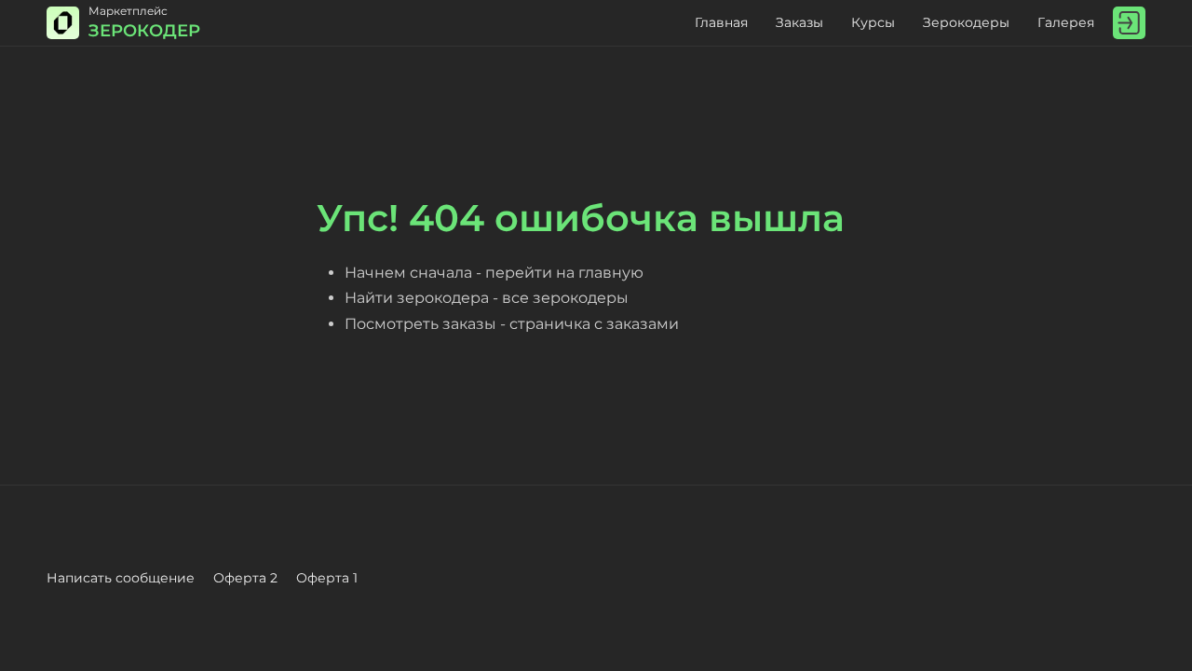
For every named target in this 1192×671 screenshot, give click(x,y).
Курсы (873, 22)
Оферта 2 (245, 577)
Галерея (1065, 22)
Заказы (799, 22)
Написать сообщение (121, 577)
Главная (721, 22)
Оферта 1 (327, 577)
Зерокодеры (966, 22)
